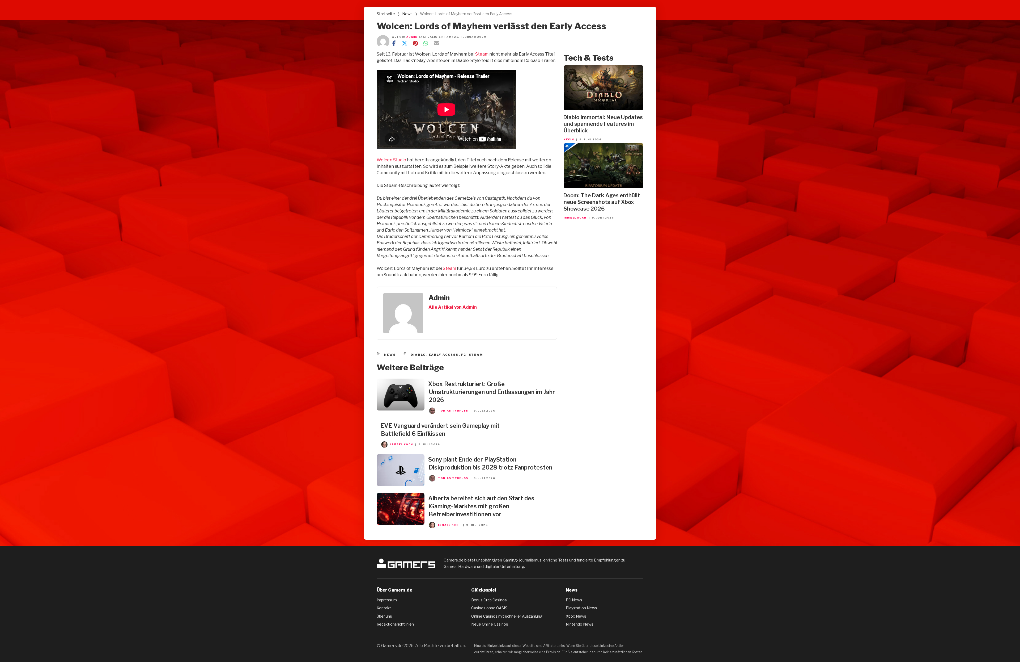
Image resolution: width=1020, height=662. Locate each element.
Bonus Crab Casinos (489, 600)
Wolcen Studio (391, 159)
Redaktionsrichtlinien (395, 624)
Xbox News (576, 616)
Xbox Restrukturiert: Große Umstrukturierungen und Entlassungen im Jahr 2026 (491, 391)
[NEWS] (400, 409)
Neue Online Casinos (489, 624)
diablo (418, 355)
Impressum (387, 600)
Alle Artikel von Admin (452, 307)
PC (463, 355)
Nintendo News (579, 624)
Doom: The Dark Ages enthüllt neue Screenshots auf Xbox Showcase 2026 (601, 202)
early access (444, 355)
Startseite (386, 13)
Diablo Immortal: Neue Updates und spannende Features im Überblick (603, 124)
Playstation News (581, 608)
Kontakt (384, 608)
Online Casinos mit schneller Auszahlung (506, 616)
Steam (481, 54)
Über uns (384, 616)
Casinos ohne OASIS (489, 608)
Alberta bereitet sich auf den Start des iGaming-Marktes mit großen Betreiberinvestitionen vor (481, 506)
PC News (574, 600)
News (407, 13)
